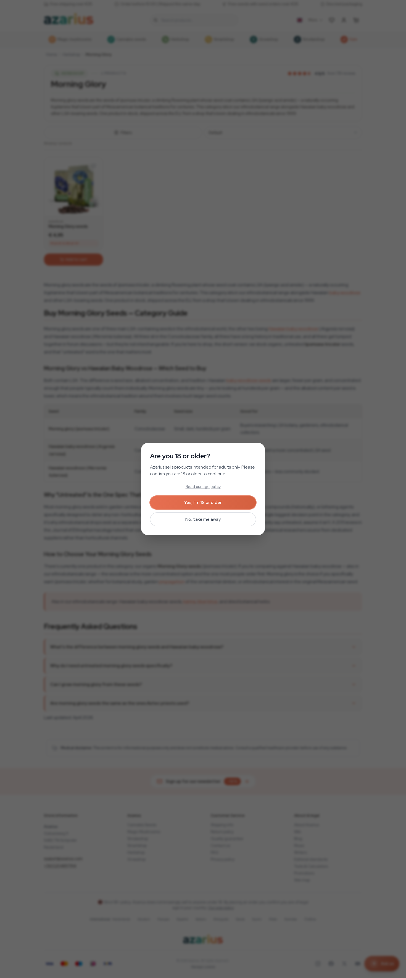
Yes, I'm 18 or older (203, 502)
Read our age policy (203, 486)
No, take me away (203, 519)
